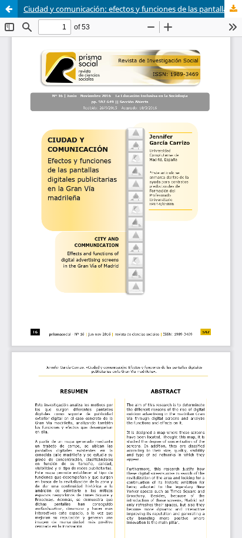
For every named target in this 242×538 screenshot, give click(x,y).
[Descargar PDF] (233, 9)
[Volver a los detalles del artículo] (9, 9)
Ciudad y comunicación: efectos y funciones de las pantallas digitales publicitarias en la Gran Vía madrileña (132, 9)
